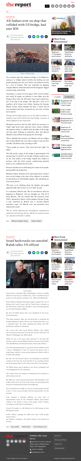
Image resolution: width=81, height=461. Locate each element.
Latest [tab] (58, 97)
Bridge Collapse (36, 221)
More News (63, 90)
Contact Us (58, 444)
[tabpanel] (63, 130)
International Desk (17, 35)
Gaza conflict (15, 427)
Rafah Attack (26, 427)
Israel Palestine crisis (40, 427)
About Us (58, 436)
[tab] (57, 96)
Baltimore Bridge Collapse (20, 221)
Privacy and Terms (60, 440)
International (10, 17)
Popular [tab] (69, 97)
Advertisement (59, 448)
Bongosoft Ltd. (71, 458)
